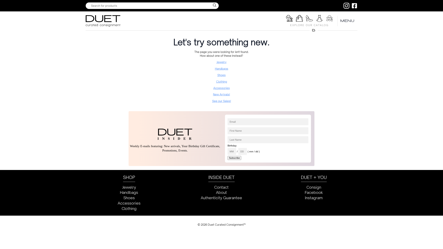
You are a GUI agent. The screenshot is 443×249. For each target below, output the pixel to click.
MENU (347, 21)
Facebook (314, 192)
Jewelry (221, 62)
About (221, 192)
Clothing (221, 81)
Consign (313, 187)
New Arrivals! (221, 94)
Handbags (221, 68)
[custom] (346, 6)
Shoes (221, 75)
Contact (221, 187)
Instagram (314, 197)
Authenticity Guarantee (221, 197)
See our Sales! (221, 101)
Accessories (221, 88)
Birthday (232, 145)
